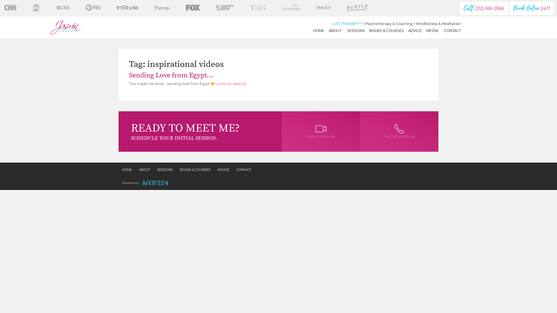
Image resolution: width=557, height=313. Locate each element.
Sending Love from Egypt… (171, 75)
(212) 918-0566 (484, 8)
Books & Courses (386, 31)
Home (318, 31)
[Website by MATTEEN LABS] (155, 183)
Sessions (356, 31)
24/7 (531, 8)
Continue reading (230, 84)
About (335, 31)
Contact (452, 31)
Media (432, 31)
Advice (415, 31)
